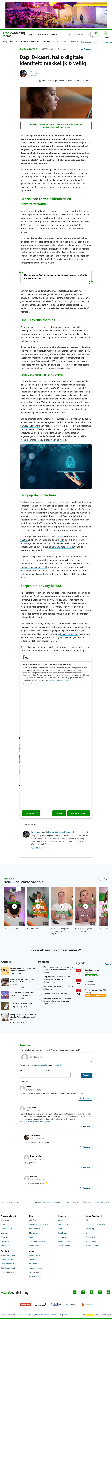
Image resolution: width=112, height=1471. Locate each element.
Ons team (4, 1237)
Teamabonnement (93, 1246)
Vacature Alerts (35, 1276)
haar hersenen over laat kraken (46, 606)
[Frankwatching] (14, 33)
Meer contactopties (102, 1202)
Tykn (62, 540)
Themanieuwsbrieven (89, 42)
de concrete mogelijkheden (62, 547)
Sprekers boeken (64, 1241)
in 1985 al (52, 361)
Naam (22, 1070)
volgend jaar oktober (34, 530)
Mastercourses (63, 1224)
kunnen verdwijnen (69, 634)
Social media (91, 1237)
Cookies (53, 1315)
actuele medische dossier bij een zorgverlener (65, 398)
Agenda (60, 1220)
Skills (88, 1233)
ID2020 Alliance (75, 228)
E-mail (49, 1070)
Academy (42, 34)
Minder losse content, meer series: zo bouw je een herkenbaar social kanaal (58, 969)
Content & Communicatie (30, 42)
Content (32, 1260)
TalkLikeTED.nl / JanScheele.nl (34, 75)
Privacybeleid (62, 1315)
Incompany (62, 1237)
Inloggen (106, 37)
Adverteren (5, 1220)
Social (55, 42)
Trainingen (61, 1229)
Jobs (31, 1251)
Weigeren (59, 813)
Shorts (63, 42)
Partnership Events (8, 1272)
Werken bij (5, 1241)
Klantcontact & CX (36, 1229)
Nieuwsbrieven (6, 1229)
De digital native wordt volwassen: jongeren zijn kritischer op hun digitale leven (57, 1001)
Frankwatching (7, 1216)
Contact (4, 1224)
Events (4, 1251)
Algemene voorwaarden (41, 1315)
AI (87, 1220)
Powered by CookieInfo (30, 684)
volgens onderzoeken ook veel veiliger (70, 351)
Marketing (46, 42)
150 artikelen (36, 848)
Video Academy (93, 1216)
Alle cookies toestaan (79, 813)
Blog (30, 34)
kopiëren (62, 509)
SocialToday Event (8, 1268)
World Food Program (58, 384)
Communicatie (34, 1255)
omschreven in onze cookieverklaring (60, 680)
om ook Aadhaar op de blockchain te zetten (50, 610)
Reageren (85, 1098)
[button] (106, 880)
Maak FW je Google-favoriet (53, 81)
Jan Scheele (32, 71)
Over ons (4, 1233)
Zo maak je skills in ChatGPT (55, 994)
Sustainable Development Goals (71, 221)
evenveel (24, 255)
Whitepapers (5, 1246)
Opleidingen (62, 1233)
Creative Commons (24, 1315)
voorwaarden (57, 1065)
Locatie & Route (64, 1246)
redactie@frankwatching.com (49, 1202)
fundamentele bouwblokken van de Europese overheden (63, 512)
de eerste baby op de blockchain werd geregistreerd (62, 505)
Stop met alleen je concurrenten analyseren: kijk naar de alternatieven (56, 979)
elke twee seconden (79, 255)
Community (74, 42)
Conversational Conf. (9, 1264)
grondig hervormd (79, 526)
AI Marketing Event (8, 1255)
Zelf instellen (30, 813)
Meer (53, 34)
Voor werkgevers (35, 1268)
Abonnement (91, 1241)
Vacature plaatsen (36, 1272)
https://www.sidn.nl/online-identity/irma (35, 1122)
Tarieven (88, 1202)
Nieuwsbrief (96, 37)
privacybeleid (40, 1065)
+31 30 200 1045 (72, 1202)
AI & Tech (13, 42)
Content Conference (8, 1260)
